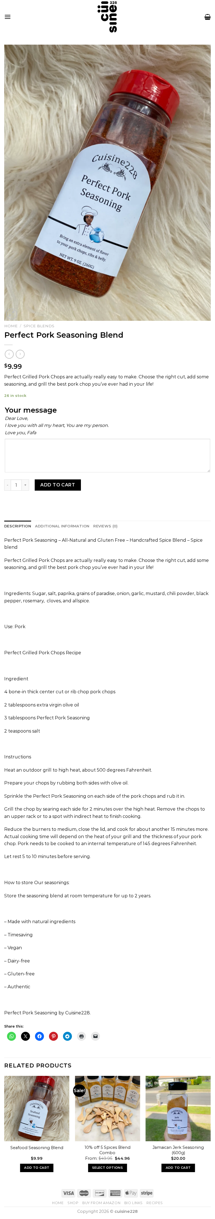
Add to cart (57, 485)
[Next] (210, 1129)
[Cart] (207, 17)
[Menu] (7, 17)
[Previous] (4, 1129)
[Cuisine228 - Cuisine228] (107, 16)
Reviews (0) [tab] (105, 526)
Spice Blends (39, 326)
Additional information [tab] (62, 526)
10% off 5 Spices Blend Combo (107, 1150)
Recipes (154, 1203)
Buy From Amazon (101, 1203)
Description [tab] (17, 526)
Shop (72, 1203)
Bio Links (133, 1203)
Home (11, 326)
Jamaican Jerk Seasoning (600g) (178, 1150)
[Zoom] (11, 313)
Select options (107, 1168)
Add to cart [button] (36, 1168)
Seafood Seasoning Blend (36, 1147)
